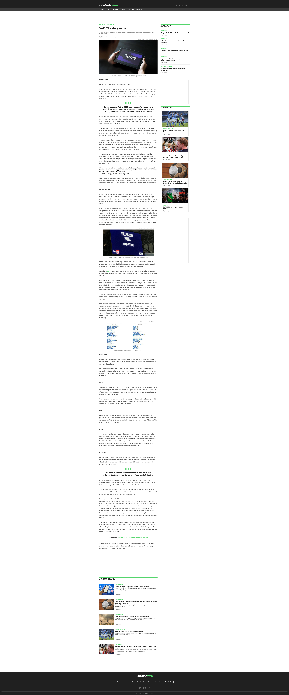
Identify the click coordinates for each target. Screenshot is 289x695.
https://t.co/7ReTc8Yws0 (115, 172)
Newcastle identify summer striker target (174, 50)
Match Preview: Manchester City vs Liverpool (129, 631)
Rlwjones (151, 229)
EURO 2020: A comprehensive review (173, 207)
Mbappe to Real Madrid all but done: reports (175, 33)
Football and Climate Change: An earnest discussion (132, 616)
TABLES (123, 9)
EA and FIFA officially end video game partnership (173, 69)
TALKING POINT (110, 24)
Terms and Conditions (155, 682)
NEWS (108, 9)
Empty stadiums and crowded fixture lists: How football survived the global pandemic (136, 602)
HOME (102, 9)
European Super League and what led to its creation (132, 586)
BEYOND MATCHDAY (120, 629)
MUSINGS (115, 9)
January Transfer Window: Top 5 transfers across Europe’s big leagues (135, 647)
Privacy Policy (130, 682)
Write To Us (168, 682)
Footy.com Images (153, 39)
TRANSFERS (118, 644)
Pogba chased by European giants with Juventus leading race (173, 59)
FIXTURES (131, 9)
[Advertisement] (144, 16)
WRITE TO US (140, 9)
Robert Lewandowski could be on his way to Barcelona (175, 41)
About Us (120, 682)
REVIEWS (165, 205)
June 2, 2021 (130, 174)
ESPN (109, 271)
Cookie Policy (141, 682)
